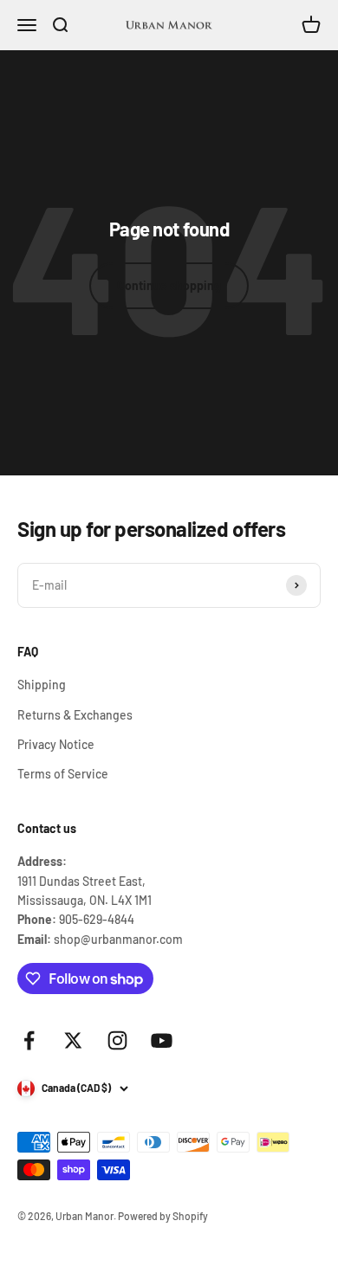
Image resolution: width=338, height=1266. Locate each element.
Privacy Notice (55, 744)
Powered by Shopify (163, 1216)
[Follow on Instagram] (117, 1040)
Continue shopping (169, 285)
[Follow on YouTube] (161, 1040)
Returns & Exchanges (75, 714)
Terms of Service (62, 773)
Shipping (41, 684)
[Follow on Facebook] (29, 1040)
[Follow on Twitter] (73, 1040)
